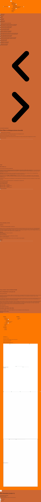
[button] (20, 66)
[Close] (1, 491)
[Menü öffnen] (9, 6)
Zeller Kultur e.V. (5, 336)
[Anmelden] (22, 6)
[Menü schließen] (11, 1)
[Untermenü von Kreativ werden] (16, 8)
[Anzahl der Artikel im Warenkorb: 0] (23, 6)
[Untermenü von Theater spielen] (16, 4)
